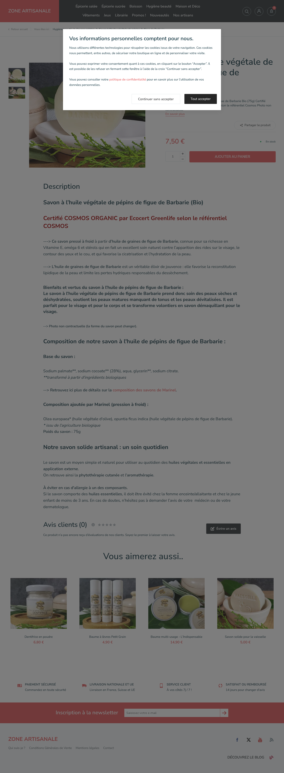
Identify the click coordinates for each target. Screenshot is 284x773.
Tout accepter (201, 99)
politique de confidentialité (127, 80)
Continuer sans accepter (156, 99)
